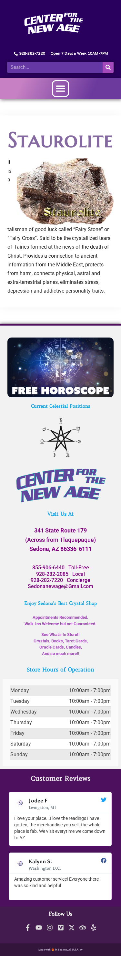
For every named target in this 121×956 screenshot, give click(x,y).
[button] (60, 88)
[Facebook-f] (28, 927)
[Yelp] (93, 927)
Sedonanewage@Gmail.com (60, 586)
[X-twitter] (71, 927)
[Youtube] (38, 927)
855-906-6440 (48, 567)
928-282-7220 (47, 580)
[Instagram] (49, 927)
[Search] (108, 67)
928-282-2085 (52, 574)
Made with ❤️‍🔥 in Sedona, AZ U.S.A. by (60, 949)
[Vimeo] (60, 927)
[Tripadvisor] (82, 927)
